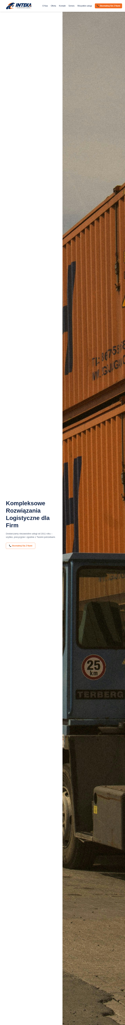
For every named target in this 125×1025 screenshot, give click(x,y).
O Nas (45, 6)
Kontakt (62, 6)
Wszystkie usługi (84, 6)
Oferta (53, 6)
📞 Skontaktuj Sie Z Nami (108, 6)
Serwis (71, 6)
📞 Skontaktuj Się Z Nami (20, 546)
